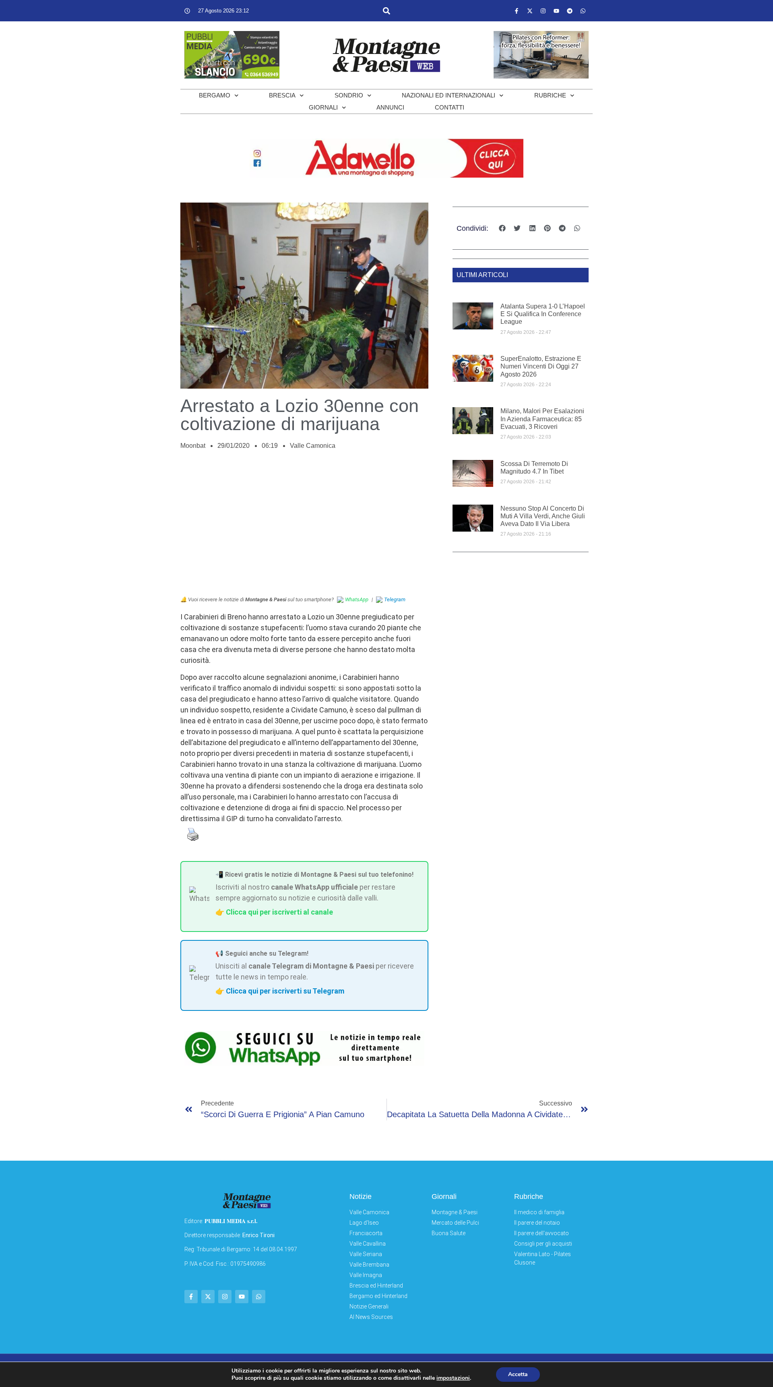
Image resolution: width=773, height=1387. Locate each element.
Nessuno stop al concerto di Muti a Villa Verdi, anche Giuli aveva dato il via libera (542, 516)
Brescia (282, 95)
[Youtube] (556, 11)
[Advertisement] (304, 527)
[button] (386, 10)
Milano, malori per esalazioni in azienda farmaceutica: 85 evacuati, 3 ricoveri (542, 419)
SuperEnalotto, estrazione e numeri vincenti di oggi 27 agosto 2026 (540, 366)
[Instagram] (543, 11)
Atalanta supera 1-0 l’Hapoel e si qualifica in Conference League (542, 314)
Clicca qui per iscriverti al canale (279, 912)
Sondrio (349, 95)
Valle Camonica (312, 445)
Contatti (449, 107)
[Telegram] (569, 11)
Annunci (390, 107)
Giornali (323, 107)
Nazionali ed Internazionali (448, 95)
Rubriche (550, 95)
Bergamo (214, 95)
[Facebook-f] (516, 11)
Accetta (518, 1374)
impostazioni (453, 1378)
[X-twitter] (529, 11)
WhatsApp (356, 599)
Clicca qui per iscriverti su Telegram (285, 991)
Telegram (394, 599)
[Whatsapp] (583, 11)
